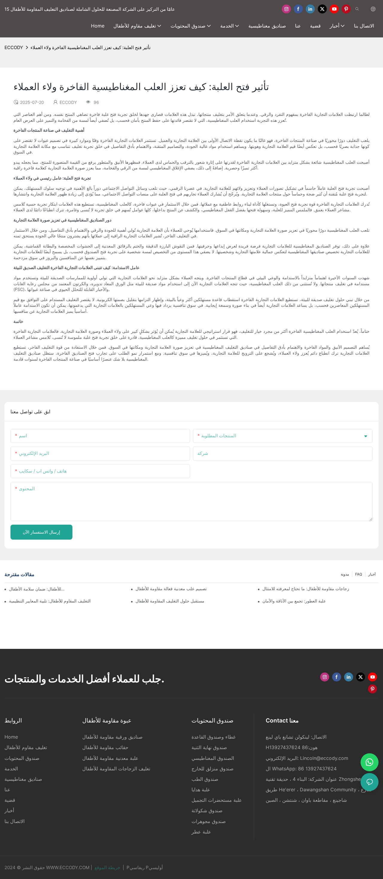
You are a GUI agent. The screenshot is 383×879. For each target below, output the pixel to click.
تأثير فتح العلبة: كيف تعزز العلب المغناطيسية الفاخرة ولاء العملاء (91, 47)
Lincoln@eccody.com (324, 758)
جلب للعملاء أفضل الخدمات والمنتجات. (84, 678)
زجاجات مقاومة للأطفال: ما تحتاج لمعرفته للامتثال (305, 588)
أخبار (372, 574)
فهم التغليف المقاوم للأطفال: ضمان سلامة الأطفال (37, 588)
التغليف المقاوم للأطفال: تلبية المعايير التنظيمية (50, 600)
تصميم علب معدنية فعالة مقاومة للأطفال (171, 588)
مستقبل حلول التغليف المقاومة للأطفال (170, 600)
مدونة (345, 574)
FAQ (358, 574)
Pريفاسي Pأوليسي (144, 867)
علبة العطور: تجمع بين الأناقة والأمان (294, 600)
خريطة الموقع (107, 867)
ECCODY (13, 47)
